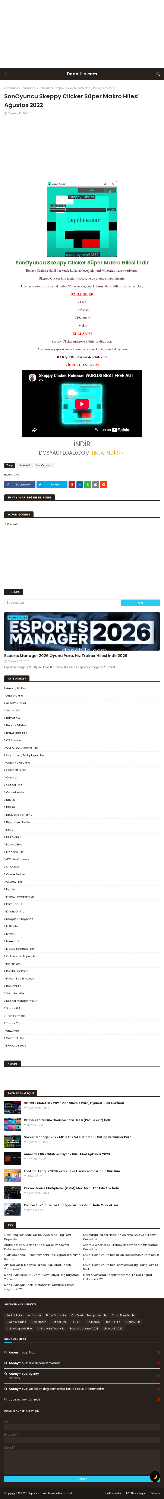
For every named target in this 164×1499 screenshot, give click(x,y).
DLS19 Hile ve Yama (19, 815)
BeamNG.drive (16, 725)
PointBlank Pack (17, 971)
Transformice (15, 1016)
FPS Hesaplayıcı (136, 1493)
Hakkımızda (113, 1493)
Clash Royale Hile (18, 763)
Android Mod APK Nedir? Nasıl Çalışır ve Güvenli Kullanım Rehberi (36, 1247)
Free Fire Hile (15, 852)
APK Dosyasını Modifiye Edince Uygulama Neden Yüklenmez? (37, 1267)
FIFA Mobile (13, 837)
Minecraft (25, 465)
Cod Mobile (38, 1322)
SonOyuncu (28, 88)
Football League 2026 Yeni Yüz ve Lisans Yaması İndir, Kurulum (72, 1171)
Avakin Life (13, 710)
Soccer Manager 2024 (21, 1001)
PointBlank (13, 964)
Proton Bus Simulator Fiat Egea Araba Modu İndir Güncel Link (71, 1205)
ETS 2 (9, 830)
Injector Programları (20, 897)
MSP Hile (12, 926)
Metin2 (10, 934)
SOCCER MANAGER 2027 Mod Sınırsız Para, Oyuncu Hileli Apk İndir (74, 1103)
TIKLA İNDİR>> (107, 452)
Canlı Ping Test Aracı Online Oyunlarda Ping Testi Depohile (37, 1237)
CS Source (13, 740)
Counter (12, 777)
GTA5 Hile (12, 867)
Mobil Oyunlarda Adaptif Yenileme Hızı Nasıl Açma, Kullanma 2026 (117, 1277)
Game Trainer (15, 874)
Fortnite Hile (14, 844)
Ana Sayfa (11, 88)
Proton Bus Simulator (20, 978)
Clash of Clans (16, 770)
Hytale (10, 889)
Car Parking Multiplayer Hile (25, 755)
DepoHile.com (82, 74)
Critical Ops (14, 785)
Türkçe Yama (15, 1023)
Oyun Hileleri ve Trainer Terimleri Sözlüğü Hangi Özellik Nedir (120, 1267)
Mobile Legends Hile (20, 949)
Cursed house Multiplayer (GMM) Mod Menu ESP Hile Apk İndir (71, 1188)
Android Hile (14, 696)
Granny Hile (14, 882)
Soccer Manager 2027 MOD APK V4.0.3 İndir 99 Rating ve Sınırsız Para (78, 1137)
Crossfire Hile (15, 792)
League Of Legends (19, 919)
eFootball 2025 (16, 1046)
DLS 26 (10, 807)
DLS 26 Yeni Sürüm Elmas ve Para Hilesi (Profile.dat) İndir (67, 1120)
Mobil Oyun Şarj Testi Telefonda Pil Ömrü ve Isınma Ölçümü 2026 (39, 1287)
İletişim (155, 1493)
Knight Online (15, 911)
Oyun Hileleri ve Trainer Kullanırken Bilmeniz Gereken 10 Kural (121, 1257)
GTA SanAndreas (18, 859)
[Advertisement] (82, 34)
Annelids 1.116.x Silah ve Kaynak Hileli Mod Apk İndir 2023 (67, 1154)
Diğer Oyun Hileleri (19, 822)
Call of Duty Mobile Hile (22, 748)
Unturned (12, 1031)
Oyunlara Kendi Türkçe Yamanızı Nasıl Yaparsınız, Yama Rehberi (42, 1257)
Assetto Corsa (16, 703)
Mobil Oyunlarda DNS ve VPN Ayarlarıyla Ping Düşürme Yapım (41, 1277)
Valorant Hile (15, 1038)
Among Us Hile (16, 688)
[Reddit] (103, 484)
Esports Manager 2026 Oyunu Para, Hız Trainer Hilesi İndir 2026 (65, 655)
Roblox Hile (13, 986)
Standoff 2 (13, 1008)
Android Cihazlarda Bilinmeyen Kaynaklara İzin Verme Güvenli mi (120, 1247)
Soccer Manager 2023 (84, 1328)
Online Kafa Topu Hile (21, 956)
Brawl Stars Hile (16, 733)
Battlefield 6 (14, 718)
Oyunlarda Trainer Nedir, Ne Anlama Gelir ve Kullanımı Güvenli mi (120, 1237)
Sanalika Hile (15, 993)
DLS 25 (10, 800)
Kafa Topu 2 (14, 904)
